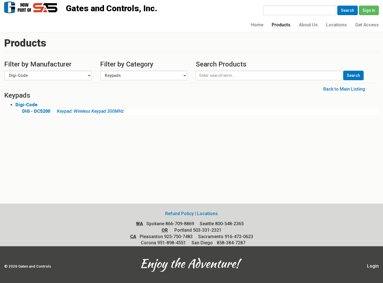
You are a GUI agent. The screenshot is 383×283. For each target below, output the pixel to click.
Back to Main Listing (344, 89)
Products (281, 24)
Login (373, 266)
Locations (336, 24)
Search (347, 10)
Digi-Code (26, 104)
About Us (308, 24)
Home (257, 24)
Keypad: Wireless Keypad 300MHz (73, 111)
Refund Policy (179, 213)
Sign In (369, 10)
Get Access (367, 24)
